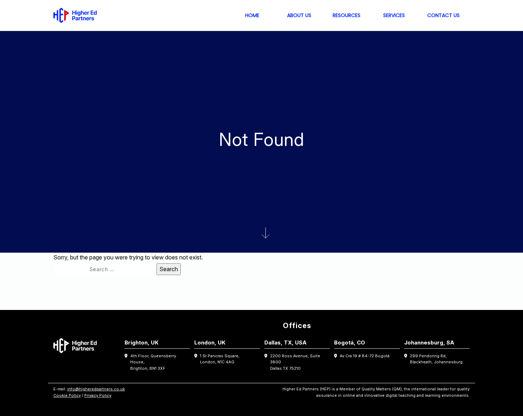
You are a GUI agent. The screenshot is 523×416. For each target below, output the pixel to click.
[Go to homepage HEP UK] (76, 15)
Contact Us (443, 15)
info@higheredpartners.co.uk (96, 388)
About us (299, 15)
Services (394, 15)
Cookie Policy (67, 395)
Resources (346, 15)
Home (252, 15)
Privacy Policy (97, 395)
